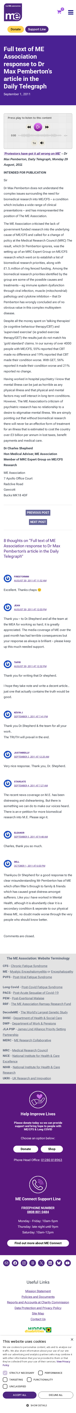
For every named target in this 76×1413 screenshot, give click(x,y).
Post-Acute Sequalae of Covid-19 (36, 993)
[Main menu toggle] (70, 12)
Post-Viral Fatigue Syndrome (32, 977)
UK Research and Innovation (31, 1078)
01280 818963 (51, 1160)
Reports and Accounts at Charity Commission (38, 1302)
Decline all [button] (56, 1395)
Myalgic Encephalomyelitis (28, 971)
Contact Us (38, 1319)
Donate (16, 29)
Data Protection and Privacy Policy (38, 1308)
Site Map (38, 1313)
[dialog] (38, 1374)
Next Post (38, 522)
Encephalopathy (62, 971)
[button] (38, 1405)
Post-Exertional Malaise (28, 998)
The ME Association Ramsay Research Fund (41, 1004)
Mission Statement (38, 1291)
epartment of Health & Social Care (38, 1018)
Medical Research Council (30, 1050)
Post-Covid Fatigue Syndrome (42, 987)
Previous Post (38, 512)
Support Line (37, 29)
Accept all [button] (19, 1395)
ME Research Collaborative (32, 1040)
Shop (52, 1149)
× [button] (71, 1339)
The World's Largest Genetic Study (44, 1012)
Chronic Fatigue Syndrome (29, 966)
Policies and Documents (38, 1297)
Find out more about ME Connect (38, 1243)
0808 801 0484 (38, 1212)
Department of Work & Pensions (34, 1023)
